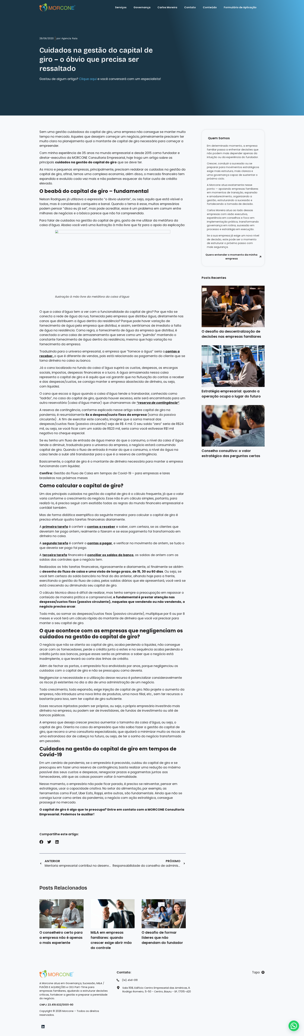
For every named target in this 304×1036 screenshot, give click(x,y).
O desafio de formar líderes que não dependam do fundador (162, 937)
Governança (142, 7)
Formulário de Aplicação (240, 7)
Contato (190, 7)
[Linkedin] (43, 1026)
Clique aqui (88, 79)
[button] (41, 842)
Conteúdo (210, 7)
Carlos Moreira (167, 7)
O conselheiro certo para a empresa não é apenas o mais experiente (61, 937)
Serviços (120, 7)
